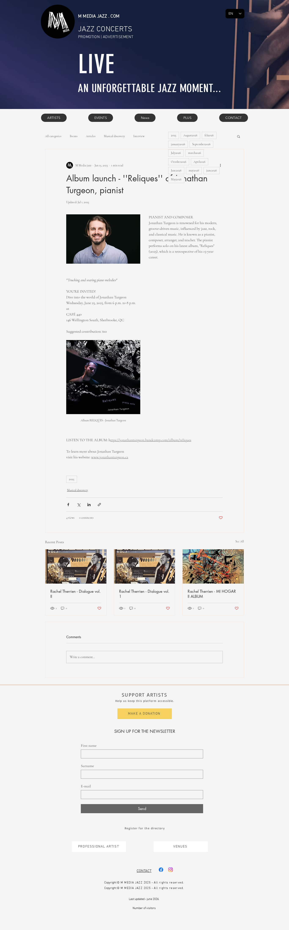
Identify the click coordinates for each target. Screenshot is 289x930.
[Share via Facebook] (68, 505)
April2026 (199, 162)
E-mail (86, 786)
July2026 (176, 153)
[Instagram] (170, 870)
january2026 (178, 144)
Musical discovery (114, 136)
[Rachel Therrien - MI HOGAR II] (213, 566)
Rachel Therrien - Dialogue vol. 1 (144, 594)
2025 (71, 479)
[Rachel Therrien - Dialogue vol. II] (75, 566)
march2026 (194, 153)
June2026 (176, 170)
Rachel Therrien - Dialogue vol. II (75, 594)
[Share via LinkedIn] (89, 505)
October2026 (178, 162)
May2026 (176, 179)
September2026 (201, 144)
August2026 (190, 135)
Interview (138, 136)
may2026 (194, 170)
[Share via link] (99, 505)
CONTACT (144, 871)
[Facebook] (161, 870)
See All (239, 541)
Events (73, 136)
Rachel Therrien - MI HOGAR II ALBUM (212, 594)
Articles (90, 136)
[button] (187, 117)
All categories (53, 136)
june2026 (211, 170)
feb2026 (209, 135)
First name (88, 745)
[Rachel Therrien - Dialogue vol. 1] (144, 566)
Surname (87, 765)
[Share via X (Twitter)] (79, 505)
